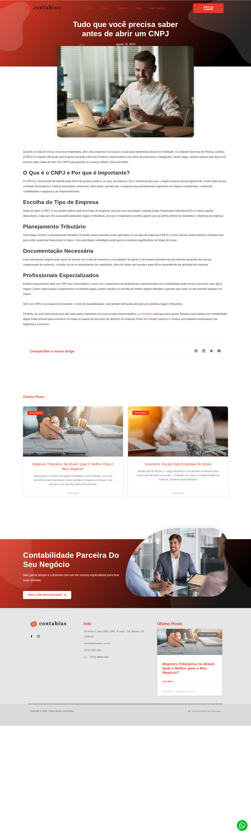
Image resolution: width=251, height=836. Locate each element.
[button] (196, 351)
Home (90, 8)
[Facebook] (31, 635)
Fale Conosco (157, 8)
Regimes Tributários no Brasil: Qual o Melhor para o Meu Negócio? (188, 668)
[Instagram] (38, 635)
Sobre (105, 8)
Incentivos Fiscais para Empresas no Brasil (178, 464)
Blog (138, 8)
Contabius (146, 313)
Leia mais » (168, 681)
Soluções (122, 8)
